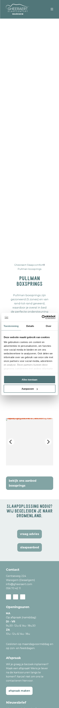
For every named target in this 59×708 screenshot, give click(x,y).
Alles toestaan (29, 379)
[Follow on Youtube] (22, 596)
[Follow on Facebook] (8, 596)
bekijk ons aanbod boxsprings (22, 483)
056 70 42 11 (13, 588)
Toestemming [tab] (11, 326)
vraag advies (29, 534)
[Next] (48, 441)
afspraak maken (19, 690)
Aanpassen (28, 388)
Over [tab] (48, 326)
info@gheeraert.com (19, 584)
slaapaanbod (29, 547)
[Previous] (11, 441)
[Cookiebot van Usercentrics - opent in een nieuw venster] (42, 317)
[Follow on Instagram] (15, 596)
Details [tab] (30, 326)
